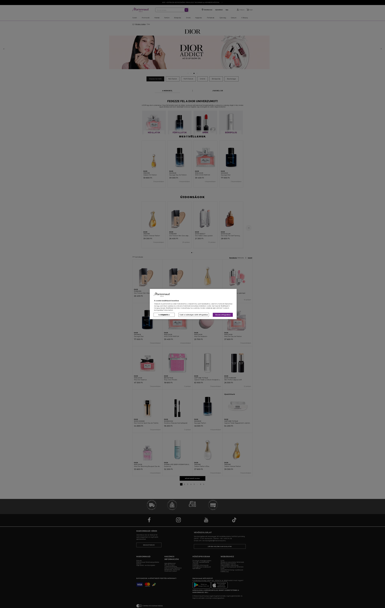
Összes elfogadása (222, 315)
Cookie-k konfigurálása (164, 315)
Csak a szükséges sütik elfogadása (194, 315)
